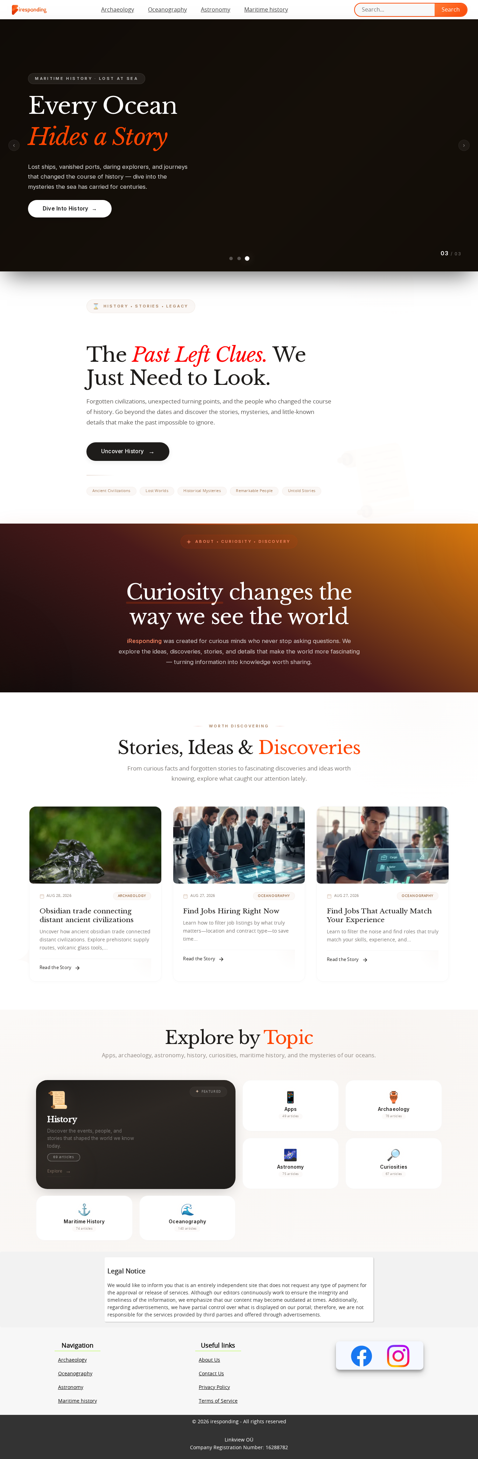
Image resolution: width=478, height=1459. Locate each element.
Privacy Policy (214, 1387)
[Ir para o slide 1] (231, 258)
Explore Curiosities (239, 210)
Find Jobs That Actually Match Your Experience (379, 915)
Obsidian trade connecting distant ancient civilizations (87, 915)
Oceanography (167, 10)
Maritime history (266, 10)
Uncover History (128, 451)
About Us (209, 1360)
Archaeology (117, 10)
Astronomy (215, 10)
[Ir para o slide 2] (239, 258)
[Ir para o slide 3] (247, 258)
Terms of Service (218, 1401)
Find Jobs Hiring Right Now (231, 911)
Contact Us (211, 1373)
